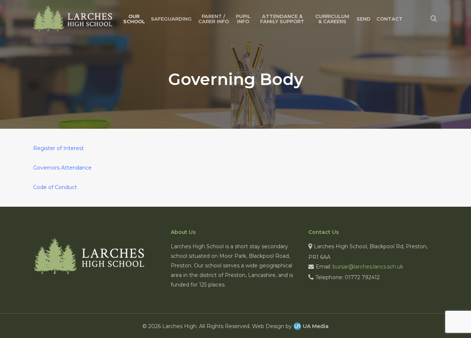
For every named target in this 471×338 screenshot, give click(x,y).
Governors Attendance (62, 167)
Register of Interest (58, 148)
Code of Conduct (55, 187)
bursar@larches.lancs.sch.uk (368, 266)
